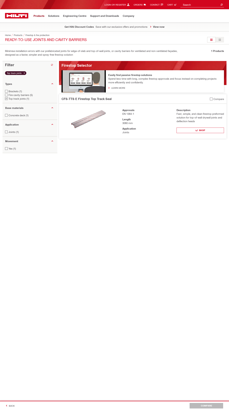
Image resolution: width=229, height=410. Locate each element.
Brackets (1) (15, 91)
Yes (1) (12, 148)
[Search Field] (221, 4)
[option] (211, 40)
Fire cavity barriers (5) (21, 94)
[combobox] (202, 4)
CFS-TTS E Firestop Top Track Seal (87, 99)
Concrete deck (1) (18, 115)
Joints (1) (14, 131)
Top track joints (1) (19, 98)
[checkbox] (217, 99)
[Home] (16, 15)
